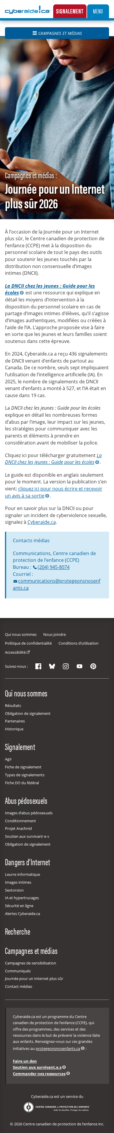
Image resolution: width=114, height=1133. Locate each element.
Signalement (69, 10)
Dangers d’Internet (27, 861)
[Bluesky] (52, 666)
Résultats (13, 705)
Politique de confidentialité (28, 643)
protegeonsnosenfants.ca (58, 1048)
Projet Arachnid (18, 828)
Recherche (17, 931)
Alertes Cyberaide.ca (22, 913)
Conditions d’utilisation (78, 643)
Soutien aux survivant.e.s (37, 1067)
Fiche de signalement (23, 767)
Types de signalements (24, 774)
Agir (8, 759)
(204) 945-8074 (54, 567)
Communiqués (18, 971)
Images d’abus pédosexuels (29, 813)
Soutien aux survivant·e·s (27, 836)
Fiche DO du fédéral (22, 782)
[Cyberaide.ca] (28, 14)
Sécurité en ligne (19, 905)
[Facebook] (38, 666)
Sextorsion (14, 890)
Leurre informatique (22, 874)
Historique (14, 729)
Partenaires (15, 721)
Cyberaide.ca (41, 522)
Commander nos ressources (39, 1073)
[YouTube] (79, 666)
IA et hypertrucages (22, 897)
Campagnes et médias (60, 33)
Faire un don (25, 1061)
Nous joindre (54, 634)
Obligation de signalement (28, 713)
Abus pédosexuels (26, 800)
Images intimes (18, 882)
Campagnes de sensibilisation (30, 963)
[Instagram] (66, 666)
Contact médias (18, 986)
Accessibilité (15, 652)
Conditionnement (20, 820)
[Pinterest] (93, 666)
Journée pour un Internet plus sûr (34, 978)
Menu (98, 10)
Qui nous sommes (21, 634)
